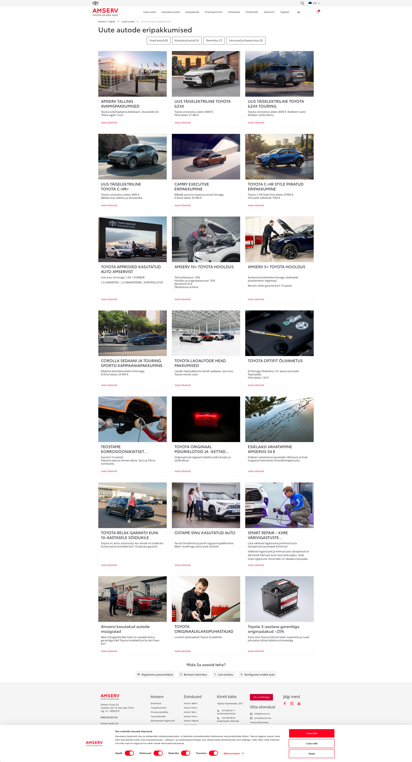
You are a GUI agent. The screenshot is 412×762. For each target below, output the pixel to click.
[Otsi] (302, 3)
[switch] (158, 753)
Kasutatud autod (171, 12)
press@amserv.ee (262, 718)
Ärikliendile (252, 12)
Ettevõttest (156, 703)
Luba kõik (311, 733)
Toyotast (284, 12)
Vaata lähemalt (109, 122)
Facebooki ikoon (284, 703)
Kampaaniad (192, 12)
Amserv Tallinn (190, 703)
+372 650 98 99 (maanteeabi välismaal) (228, 719)
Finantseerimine (213, 12)
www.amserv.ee (109, 717)
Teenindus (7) (214, 40)
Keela (312, 753)
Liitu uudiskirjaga (261, 697)
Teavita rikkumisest (259, 722)
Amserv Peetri (190, 707)
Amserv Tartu (190, 712)
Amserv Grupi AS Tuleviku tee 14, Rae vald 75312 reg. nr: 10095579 (117, 708)
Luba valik (312, 743)
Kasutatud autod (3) (187, 40)
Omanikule (234, 12)
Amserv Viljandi (191, 720)
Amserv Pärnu (190, 716)
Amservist (269, 12)
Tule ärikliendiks (158, 716)
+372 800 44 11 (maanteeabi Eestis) (226, 712)
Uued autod (149, 12)
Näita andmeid (232, 753)
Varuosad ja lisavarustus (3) (246, 40)
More (299, 12)
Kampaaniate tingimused (163, 720)
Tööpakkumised (158, 707)
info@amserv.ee (262, 713)
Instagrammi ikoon (291, 703)
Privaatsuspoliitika (159, 712)
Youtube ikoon (298, 703)
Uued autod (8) (159, 40)
